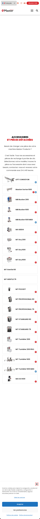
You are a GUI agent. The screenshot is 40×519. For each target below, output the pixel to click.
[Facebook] (18, 3)
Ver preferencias (20, 510)
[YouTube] (24, 3)
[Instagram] (21, 3)
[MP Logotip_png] (7, 11)
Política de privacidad (25, 515)
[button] (37, 484)
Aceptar (20, 504)
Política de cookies (12, 515)
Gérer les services (19, 497)
